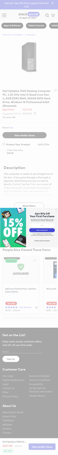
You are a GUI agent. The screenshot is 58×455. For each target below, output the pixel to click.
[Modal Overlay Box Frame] (29, 227)
